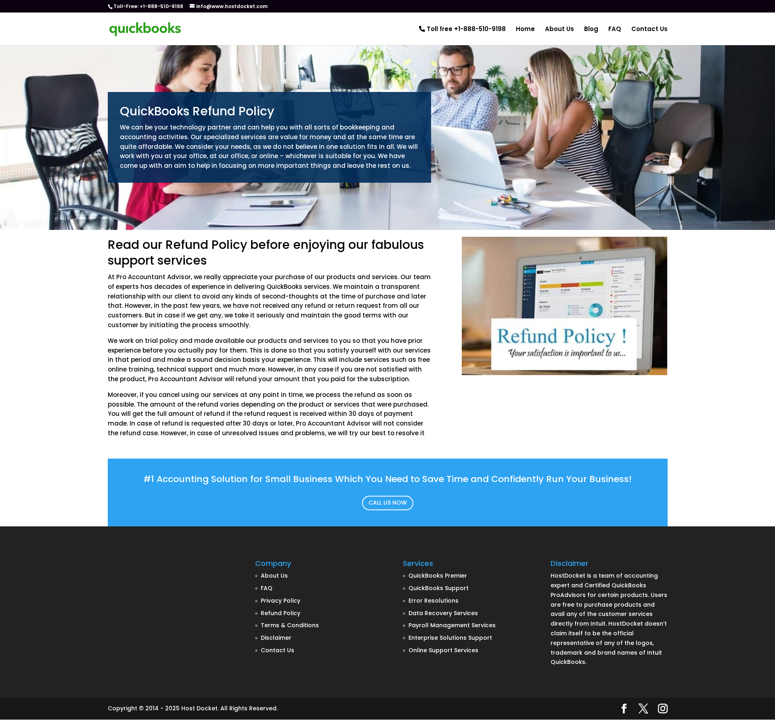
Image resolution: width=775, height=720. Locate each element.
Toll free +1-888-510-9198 (465, 29)
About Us (559, 29)
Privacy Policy (280, 601)
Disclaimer (276, 638)
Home (525, 29)
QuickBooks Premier (437, 576)
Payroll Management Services (452, 625)
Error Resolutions (433, 601)
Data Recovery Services (443, 613)
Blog (591, 29)
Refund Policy (280, 613)
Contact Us (649, 29)
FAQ (614, 29)
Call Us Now (388, 503)
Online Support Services (443, 650)
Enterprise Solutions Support (450, 638)
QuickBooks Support (438, 588)
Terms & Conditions (290, 625)
